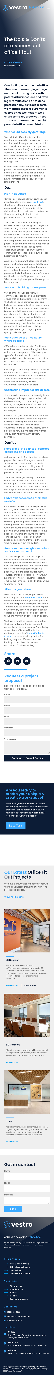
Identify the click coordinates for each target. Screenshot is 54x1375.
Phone (7, 705)
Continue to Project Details (27, 758)
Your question (10, 739)
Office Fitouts (12, 1259)
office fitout (36, 202)
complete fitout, (34, 597)
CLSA (9, 1121)
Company (8, 728)
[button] (48, 7)
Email (6, 716)
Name (7, 694)
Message (8, 1195)
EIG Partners (13, 1044)
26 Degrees (12, 960)
